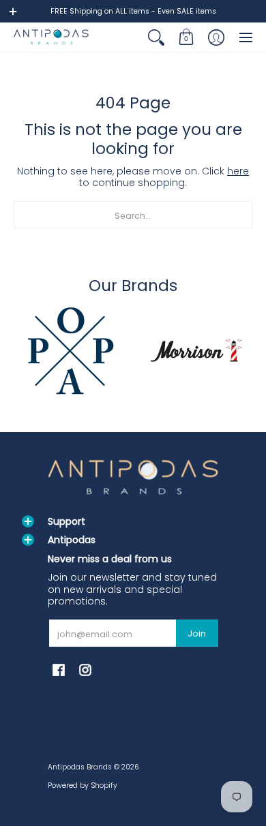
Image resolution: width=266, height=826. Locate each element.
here (238, 171)
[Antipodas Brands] (51, 37)
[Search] (156, 37)
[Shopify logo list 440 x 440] (196, 350)
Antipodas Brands (80, 767)
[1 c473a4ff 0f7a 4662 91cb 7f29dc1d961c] (70, 350)
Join (197, 633)
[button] (186, 37)
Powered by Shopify (82, 785)
